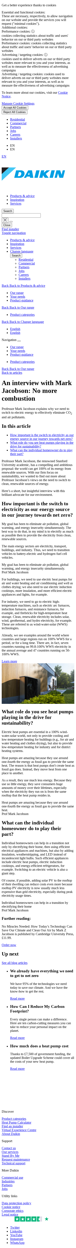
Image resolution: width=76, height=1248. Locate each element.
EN (4, 156)
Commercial (18, 123)
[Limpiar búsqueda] (5, 220)
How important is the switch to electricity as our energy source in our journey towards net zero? (42, 437)
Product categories (22, 361)
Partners (15, 127)
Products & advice (22, 196)
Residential (17, 119)
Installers (16, 138)
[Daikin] (33, 189)
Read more (17, 998)
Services (15, 203)
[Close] (19, 341)
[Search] (11, 221)
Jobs (13, 131)
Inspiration (17, 199)
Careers (15, 134)
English (15, 329)
